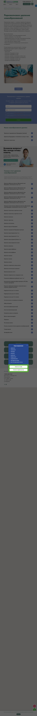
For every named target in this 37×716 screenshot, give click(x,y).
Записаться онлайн (18, 366)
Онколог (13, 353)
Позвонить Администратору (18, 369)
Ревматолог (13, 357)
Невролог (13, 348)
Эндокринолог (14, 358)
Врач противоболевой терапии (17, 362)
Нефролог (13, 355)
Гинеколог (13, 349)
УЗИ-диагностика (15, 360)
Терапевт (13, 351)
